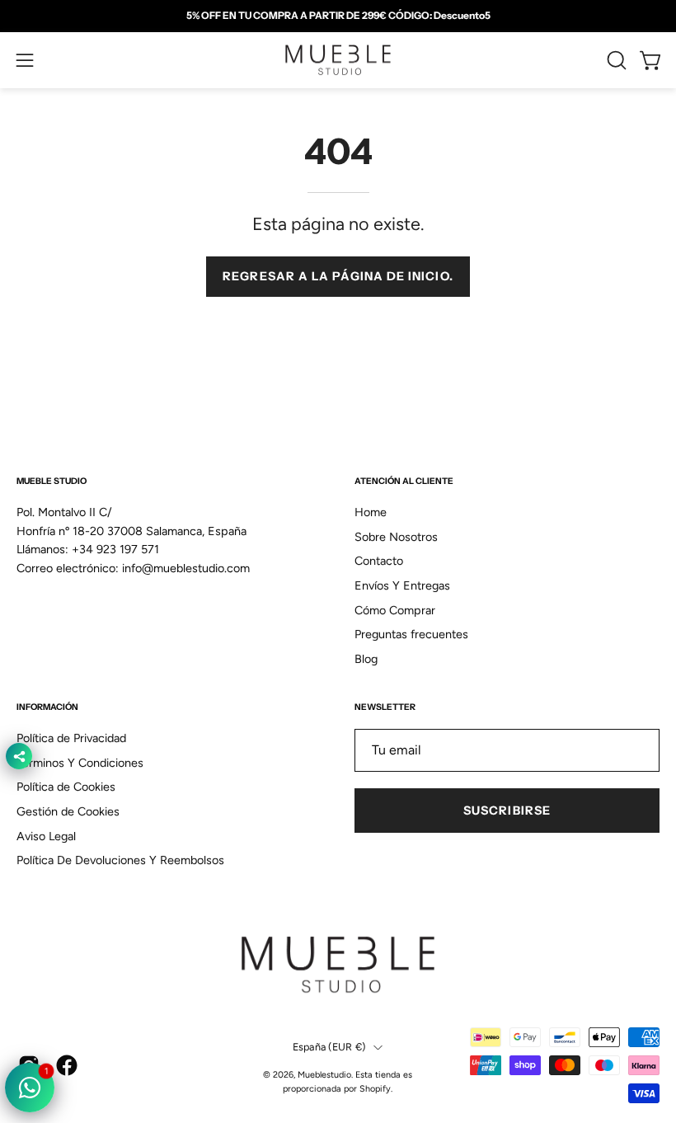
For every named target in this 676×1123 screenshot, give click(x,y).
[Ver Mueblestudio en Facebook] (66, 1065)
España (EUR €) (329, 1047)
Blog (366, 658)
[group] (338, 15)
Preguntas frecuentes (411, 634)
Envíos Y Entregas (402, 585)
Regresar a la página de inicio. (338, 276)
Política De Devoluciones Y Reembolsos (120, 860)
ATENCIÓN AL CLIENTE (403, 481)
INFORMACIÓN (47, 707)
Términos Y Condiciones (79, 762)
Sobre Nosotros (396, 536)
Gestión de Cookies (68, 811)
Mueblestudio (324, 1074)
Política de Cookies (65, 786)
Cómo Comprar (394, 610)
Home (370, 512)
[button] (615, 60)
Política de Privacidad (71, 738)
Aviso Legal (46, 836)
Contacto (378, 561)
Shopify (375, 1088)
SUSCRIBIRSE (507, 810)
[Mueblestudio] (338, 60)
